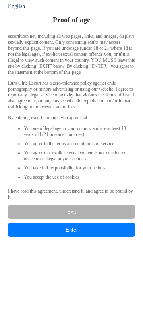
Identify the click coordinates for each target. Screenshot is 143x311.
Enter (72, 230)
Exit (71, 212)
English (16, 6)
